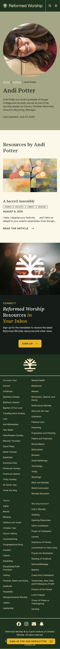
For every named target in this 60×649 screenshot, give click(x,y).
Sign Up (27, 343)
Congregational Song (13, 544)
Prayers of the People (41, 589)
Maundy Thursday (11, 441)
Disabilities (8, 561)
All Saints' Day (10, 485)
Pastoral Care (37, 422)
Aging (6, 506)
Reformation (37, 449)
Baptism (35, 569)
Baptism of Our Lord (12, 408)
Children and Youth (12, 522)
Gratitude (7, 586)
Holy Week (8, 430)
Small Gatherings (39, 460)
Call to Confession (39, 525)
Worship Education (40, 493)
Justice (6, 602)
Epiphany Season (11, 402)
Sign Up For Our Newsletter (28, 641)
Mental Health (38, 380)
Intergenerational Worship (15, 597)
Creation (7, 550)
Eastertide (8, 457)
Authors (17, 82)
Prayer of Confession (41, 531)
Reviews (35, 455)
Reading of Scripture (41, 558)
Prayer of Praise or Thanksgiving (40, 602)
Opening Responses (41, 520)
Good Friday (9, 446)
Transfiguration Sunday (14, 413)
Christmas (7, 391)
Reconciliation (38, 444)
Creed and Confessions (42, 575)
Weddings (36, 477)
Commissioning (10, 539)
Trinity (34, 471)
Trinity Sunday (10, 479)
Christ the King (10, 490)
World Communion (40, 488)
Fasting (6, 575)
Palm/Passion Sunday (13, 435)
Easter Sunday (10, 452)
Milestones (36, 386)
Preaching (36, 427)
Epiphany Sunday (11, 397)
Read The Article (15, 228)
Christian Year (9, 528)
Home (6, 82)
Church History (10, 533)
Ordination (36, 416)
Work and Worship (40, 482)
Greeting (35, 514)
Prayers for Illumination (42, 553)
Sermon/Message (39, 564)
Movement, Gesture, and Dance (43, 398)
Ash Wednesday (10, 424)
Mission (35, 391)
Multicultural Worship (41, 405)
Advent (6, 386)
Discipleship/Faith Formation (11, 568)
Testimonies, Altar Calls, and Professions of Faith (42, 582)
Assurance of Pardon (41, 542)
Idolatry (19, 207)
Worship (42, 207)
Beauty (6, 511)
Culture (6, 555)
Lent (5, 419)
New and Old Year (40, 411)
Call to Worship (38, 509)
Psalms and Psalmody (41, 438)
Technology (37, 466)
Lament (30, 207)
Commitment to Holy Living (44, 547)
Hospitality (8, 591)
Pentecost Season (11, 474)
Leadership (8, 608)
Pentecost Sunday (11, 468)
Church (8, 207)
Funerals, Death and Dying (15, 580)
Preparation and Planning (43, 433)
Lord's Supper (38, 595)
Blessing (7, 517)
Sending (35, 609)
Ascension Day (10, 463)
